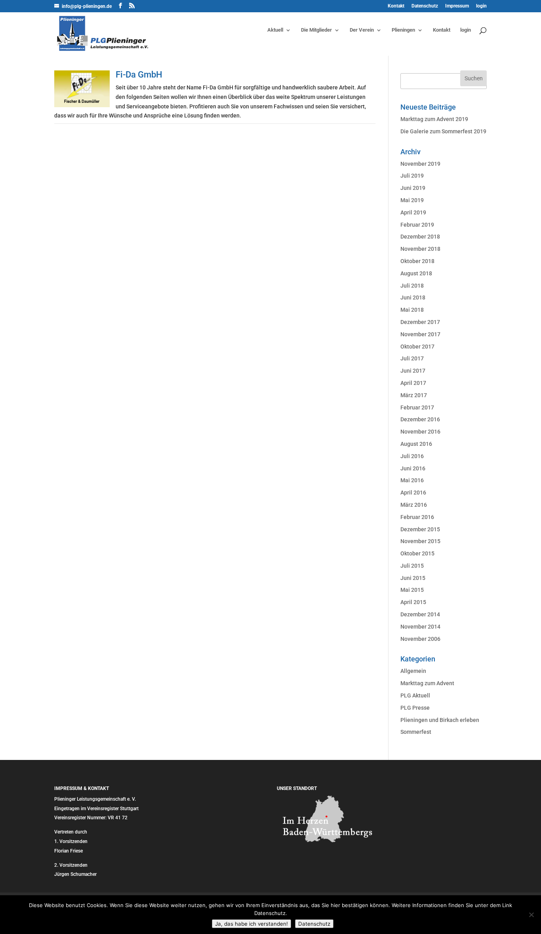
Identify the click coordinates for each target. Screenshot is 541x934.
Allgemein (413, 671)
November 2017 (420, 334)
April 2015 (413, 602)
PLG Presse (415, 708)
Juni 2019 (412, 188)
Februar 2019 (417, 225)
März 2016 (413, 505)
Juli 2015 (412, 566)
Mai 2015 (412, 590)
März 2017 (413, 395)
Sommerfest (415, 732)
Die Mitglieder (316, 30)
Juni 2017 (412, 371)
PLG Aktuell (415, 695)
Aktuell (275, 30)
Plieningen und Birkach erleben (439, 720)
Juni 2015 (412, 578)
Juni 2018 (412, 297)
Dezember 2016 (420, 419)
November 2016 (420, 431)
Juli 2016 (412, 456)
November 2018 (420, 249)
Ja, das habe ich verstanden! (251, 924)
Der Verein (362, 30)
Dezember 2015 (420, 529)
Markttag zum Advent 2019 (434, 119)
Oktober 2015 (417, 553)
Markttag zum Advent (427, 683)
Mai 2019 (412, 200)
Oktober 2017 (417, 346)
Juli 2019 (412, 175)
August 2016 (416, 444)
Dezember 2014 (420, 614)
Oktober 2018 (417, 261)
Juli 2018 (412, 285)
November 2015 (420, 541)
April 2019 (413, 212)
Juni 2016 (412, 468)
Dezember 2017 (420, 322)
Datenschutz (424, 6)
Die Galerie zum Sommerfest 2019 (443, 131)
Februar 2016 (417, 517)
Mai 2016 (412, 480)
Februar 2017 (417, 407)
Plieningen (403, 30)
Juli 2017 (412, 358)
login (481, 6)
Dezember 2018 (420, 236)
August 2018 (416, 273)
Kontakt (396, 6)
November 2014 (420, 626)
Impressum (457, 6)
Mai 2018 (412, 310)
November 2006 (420, 639)
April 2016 (413, 492)
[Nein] (531, 915)
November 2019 (420, 164)
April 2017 (413, 383)
